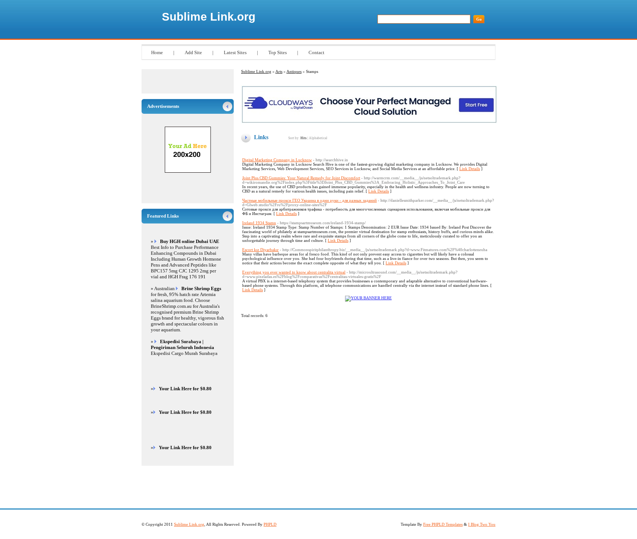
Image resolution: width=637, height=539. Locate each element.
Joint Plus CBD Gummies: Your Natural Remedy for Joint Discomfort (301, 178)
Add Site (193, 52)
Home (157, 52)
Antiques (294, 71)
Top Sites (277, 52)
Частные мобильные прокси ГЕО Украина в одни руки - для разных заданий (309, 200)
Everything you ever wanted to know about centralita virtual (293, 272)
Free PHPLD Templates (443, 524)
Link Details (469, 168)
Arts (278, 71)
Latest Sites (235, 52)
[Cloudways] (369, 122)
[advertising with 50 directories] (368, 298)
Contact (316, 52)
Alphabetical (318, 138)
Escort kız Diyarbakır (260, 249)
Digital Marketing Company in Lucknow (277, 160)
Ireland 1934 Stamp (259, 223)
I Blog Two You (481, 524)
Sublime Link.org (208, 16)
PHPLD (270, 524)
